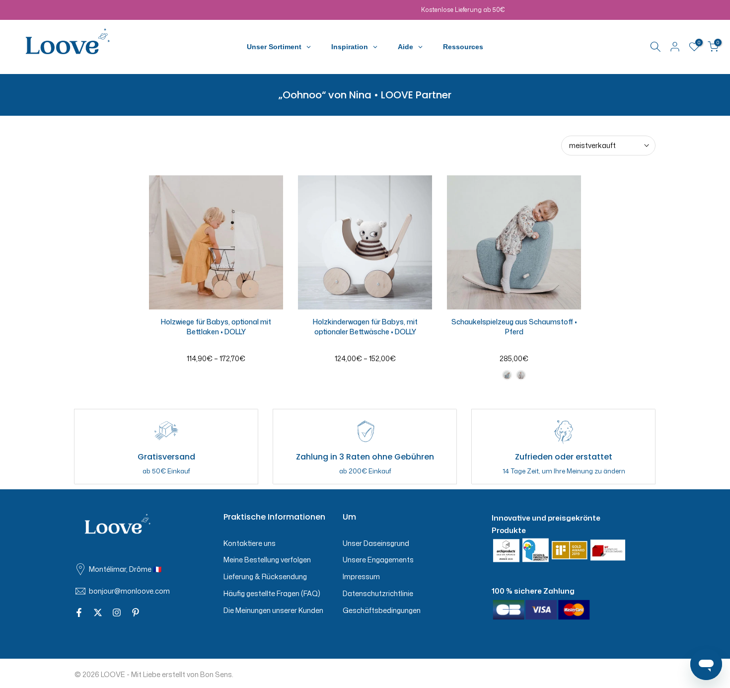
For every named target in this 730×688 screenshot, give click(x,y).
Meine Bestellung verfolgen (267, 559)
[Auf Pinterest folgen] (135, 613)
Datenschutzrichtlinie (378, 593)
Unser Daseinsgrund (376, 543)
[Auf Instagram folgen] (116, 613)
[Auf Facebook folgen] (78, 613)
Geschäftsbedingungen (382, 610)
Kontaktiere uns (249, 543)
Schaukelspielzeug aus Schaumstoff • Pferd (514, 326)
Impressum (361, 576)
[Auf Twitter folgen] (97, 613)
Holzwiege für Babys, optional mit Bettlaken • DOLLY (216, 326)
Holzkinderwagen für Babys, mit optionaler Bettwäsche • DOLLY (365, 326)
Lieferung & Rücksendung (265, 576)
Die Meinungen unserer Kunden (273, 610)
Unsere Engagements (378, 559)
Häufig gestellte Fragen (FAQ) (271, 593)
